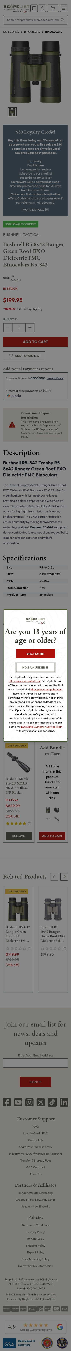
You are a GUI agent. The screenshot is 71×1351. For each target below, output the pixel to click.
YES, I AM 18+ (35, 654)
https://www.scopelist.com (25, 681)
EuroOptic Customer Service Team (41, 726)
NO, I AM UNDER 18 (35, 667)
